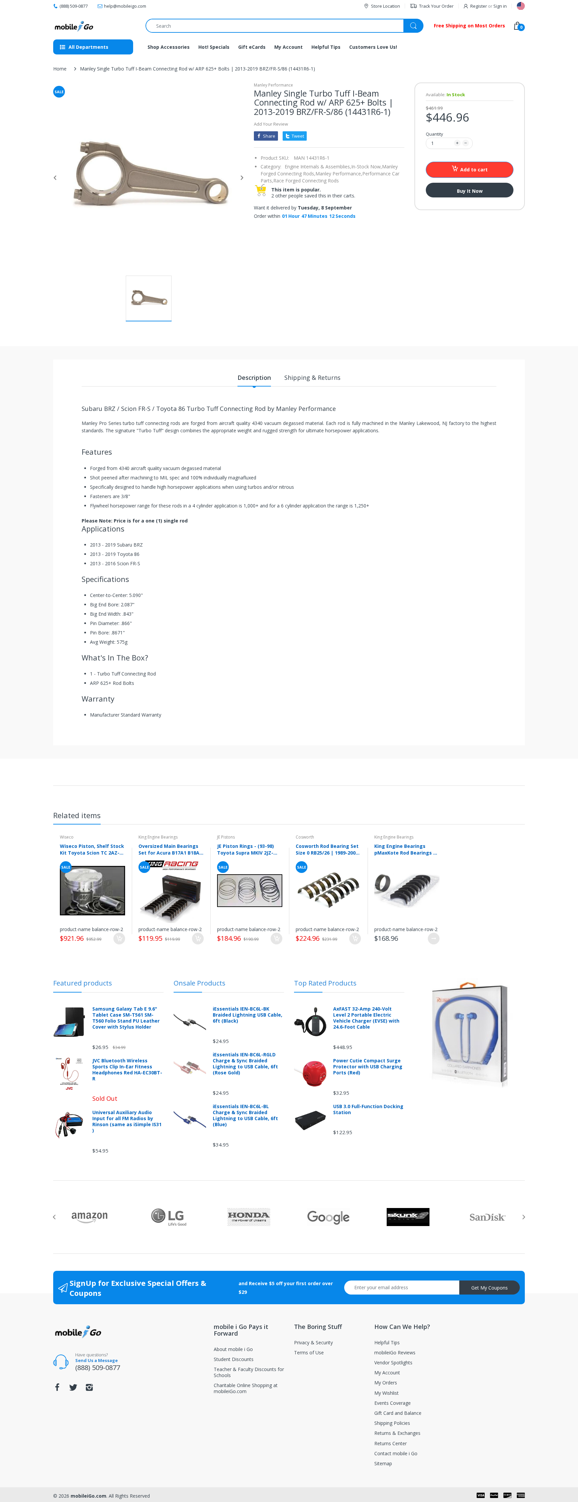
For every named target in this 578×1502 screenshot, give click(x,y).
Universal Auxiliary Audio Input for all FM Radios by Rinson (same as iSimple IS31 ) (127, 1121)
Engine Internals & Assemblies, (318, 166)
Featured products (82, 983)
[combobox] (284, 25)
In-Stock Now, (366, 166)
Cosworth (305, 837)
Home (60, 68)
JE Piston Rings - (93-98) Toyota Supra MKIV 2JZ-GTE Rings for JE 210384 (245, 849)
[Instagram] (89, 1389)
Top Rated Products (325, 983)
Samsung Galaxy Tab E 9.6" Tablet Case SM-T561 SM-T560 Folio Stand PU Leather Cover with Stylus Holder (126, 1018)
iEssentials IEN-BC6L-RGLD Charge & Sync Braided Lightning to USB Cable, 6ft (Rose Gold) (245, 1064)
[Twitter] (73, 1389)
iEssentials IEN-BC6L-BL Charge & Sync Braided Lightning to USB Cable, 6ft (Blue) (245, 1115)
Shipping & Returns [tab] (312, 377)
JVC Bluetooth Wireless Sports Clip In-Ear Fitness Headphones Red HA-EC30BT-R (127, 1070)
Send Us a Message (96, 1360)
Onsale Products (199, 983)
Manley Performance (273, 85)
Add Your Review (271, 124)
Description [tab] (254, 377)
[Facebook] (57, 1389)
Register (478, 6)
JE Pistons (226, 837)
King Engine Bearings (158, 837)
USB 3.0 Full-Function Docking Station (368, 1109)
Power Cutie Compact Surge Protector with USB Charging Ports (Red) (367, 1067)
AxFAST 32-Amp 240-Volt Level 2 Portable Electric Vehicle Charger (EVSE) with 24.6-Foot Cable (366, 1018)
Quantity (434, 134)
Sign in (500, 6)
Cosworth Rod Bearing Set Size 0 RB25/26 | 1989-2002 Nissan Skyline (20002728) (327, 849)
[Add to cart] (119, 938)
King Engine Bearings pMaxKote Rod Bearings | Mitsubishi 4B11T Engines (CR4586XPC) (405, 849)
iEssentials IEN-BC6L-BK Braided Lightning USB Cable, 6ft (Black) (247, 1015)
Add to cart (474, 169)
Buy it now (470, 191)
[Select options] (434, 938)
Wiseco (67, 837)
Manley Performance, (338, 173)
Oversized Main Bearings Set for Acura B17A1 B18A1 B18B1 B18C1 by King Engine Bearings (170, 849)
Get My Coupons (489, 1288)
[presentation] (54, 1217)
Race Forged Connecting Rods (306, 180)
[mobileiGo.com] (74, 25)
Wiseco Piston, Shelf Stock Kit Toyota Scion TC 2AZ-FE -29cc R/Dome (92, 849)
